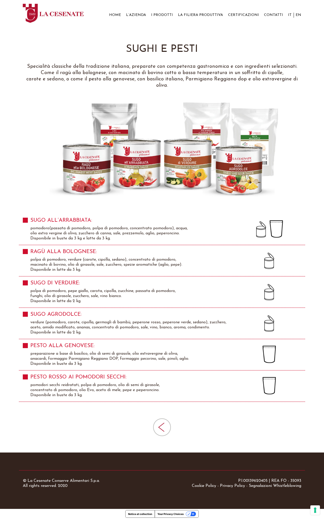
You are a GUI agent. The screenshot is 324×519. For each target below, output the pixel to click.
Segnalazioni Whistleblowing (275, 486)
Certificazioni (243, 15)
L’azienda (136, 15)
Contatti (273, 15)
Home (115, 15)
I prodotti (162, 15)
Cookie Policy (204, 486)
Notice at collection (140, 513)
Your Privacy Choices (170, 513)
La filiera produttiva (200, 15)
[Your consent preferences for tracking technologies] (315, 510)
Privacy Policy (232, 486)
